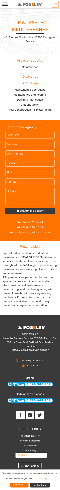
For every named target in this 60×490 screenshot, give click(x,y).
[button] (30, 211)
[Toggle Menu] (5, 4)
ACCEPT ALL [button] (19, 485)
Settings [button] (22, 455)
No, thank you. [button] (40, 485)
